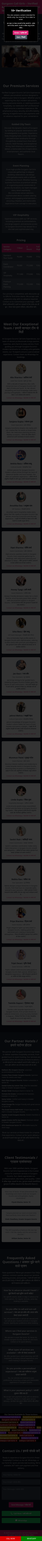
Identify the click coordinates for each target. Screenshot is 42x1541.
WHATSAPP (31, 1538)
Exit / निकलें (21, 37)
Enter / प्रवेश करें (20, 33)
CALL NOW (10, 1538)
